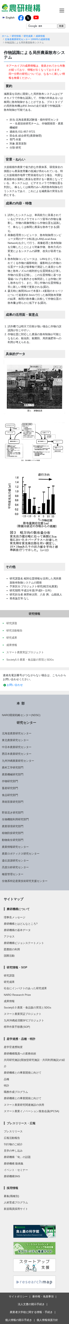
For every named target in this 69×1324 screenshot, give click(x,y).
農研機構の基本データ (17, 930)
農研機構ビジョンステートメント (24, 943)
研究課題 (9, 975)
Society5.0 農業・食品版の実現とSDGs (27, 1007)
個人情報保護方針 (47, 1319)
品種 (6, 1079)
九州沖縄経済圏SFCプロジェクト (24, 1020)
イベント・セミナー (16, 1169)
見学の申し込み (13, 1150)
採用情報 (12, 1188)
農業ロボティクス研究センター (20, 853)
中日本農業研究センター (16, 747)
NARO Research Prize (17, 994)
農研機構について (18, 909)
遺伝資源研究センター (15, 860)
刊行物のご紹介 (13, 1144)
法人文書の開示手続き (31, 1304)
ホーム (5, 36)
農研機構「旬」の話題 (17, 1157)
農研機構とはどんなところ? (21, 923)
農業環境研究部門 (12, 826)
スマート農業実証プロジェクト (22, 1013)
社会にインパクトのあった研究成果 (25, 988)
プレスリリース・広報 (21, 1123)
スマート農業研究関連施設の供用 (24, 1104)
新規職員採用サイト (16, 1208)
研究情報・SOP (17, 967)
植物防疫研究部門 (12, 833)
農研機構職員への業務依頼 (20, 1053)
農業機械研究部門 (12, 774)
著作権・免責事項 (43, 1296)
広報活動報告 (12, 1137)
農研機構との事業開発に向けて (22, 1072)
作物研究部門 (10, 781)
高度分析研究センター (15, 867)
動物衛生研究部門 (12, 839)
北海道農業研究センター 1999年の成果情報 (27, 39)
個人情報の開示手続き (18, 1319)
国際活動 (9, 955)
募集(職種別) (11, 1196)
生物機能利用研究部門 (15, 819)
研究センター (26, 723)
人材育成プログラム (16, 1202)
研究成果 (28, 36)
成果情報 (40, 36)
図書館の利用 (12, 949)
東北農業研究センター (15, 740)
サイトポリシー (18, 1296)
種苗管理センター (12, 874)
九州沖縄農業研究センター (18, 760)
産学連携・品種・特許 (21, 1038)
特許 (6, 1085)
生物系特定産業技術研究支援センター (25, 880)
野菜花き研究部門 (12, 812)
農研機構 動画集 (13, 1163)
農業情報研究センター (15, 846)
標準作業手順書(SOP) (17, 1026)
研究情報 (16, 36)
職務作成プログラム (16, 1091)
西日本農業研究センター (16, 753)
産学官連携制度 (13, 1047)
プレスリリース (13, 1131)
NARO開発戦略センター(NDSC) (21, 715)
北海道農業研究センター (16, 733)
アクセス (9, 936)
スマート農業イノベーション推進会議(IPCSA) (31, 1111)
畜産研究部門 (10, 788)
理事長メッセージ (14, 917)
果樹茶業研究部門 (12, 801)
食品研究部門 (10, 795)
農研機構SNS (12, 1176)
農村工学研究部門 (12, 767)
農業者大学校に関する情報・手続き (31, 1312)
